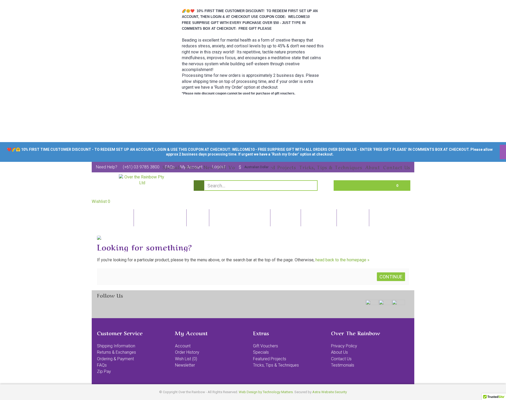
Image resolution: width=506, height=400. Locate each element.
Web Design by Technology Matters (266, 392)
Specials (261, 352)
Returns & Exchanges (116, 352)
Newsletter (185, 365)
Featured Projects (269, 358)
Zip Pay (104, 371)
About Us (339, 352)
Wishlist (101, 201)
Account (183, 345)
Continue (391, 276)
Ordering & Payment (115, 358)
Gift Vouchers (265, 345)
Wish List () (186, 358)
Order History (187, 352)
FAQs (102, 365)
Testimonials (342, 365)
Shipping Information (116, 345)
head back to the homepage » (342, 259)
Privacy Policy (344, 345)
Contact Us (341, 358)
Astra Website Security (329, 392)
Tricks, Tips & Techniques (276, 365)
